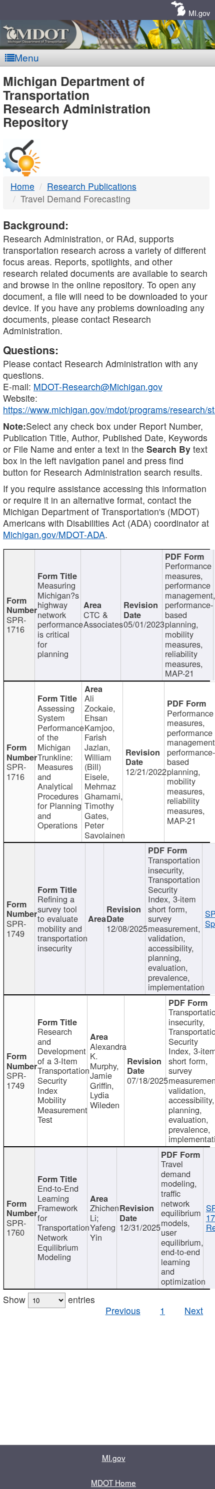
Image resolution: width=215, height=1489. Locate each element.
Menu (26, 57)
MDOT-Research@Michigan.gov (98, 386)
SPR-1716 (16, 625)
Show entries (49, 1299)
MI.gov (199, 12)
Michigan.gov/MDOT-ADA (54, 534)
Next (193, 1310)
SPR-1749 (16, 928)
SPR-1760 (16, 1228)
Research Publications (91, 186)
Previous (123, 1310)
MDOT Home (113, 1482)
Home (22, 186)
